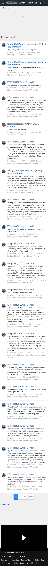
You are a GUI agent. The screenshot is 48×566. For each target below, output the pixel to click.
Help (16, 563)
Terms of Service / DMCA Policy (32, 560)
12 (25, 497)
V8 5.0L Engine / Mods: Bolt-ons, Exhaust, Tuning (26, 255)
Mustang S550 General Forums (19, 55)
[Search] (45, 3)
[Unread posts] (40, 3)
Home (22, 563)
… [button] (20, 497)
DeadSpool (11, 52)
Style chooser (6, 556)
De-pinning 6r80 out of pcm (20, 243)
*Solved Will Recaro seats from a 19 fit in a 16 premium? (26, 45)
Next (30, 497)
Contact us (14, 560)
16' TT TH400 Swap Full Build (20, 82)
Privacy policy (7, 563)
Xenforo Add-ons (12, 552)
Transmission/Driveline (16, 134)
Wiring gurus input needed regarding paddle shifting (24, 172)
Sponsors (4, 560)
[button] (3, 3)
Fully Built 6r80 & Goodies (23, 125)
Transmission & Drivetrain (23, 192)
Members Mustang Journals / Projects (22, 90)
